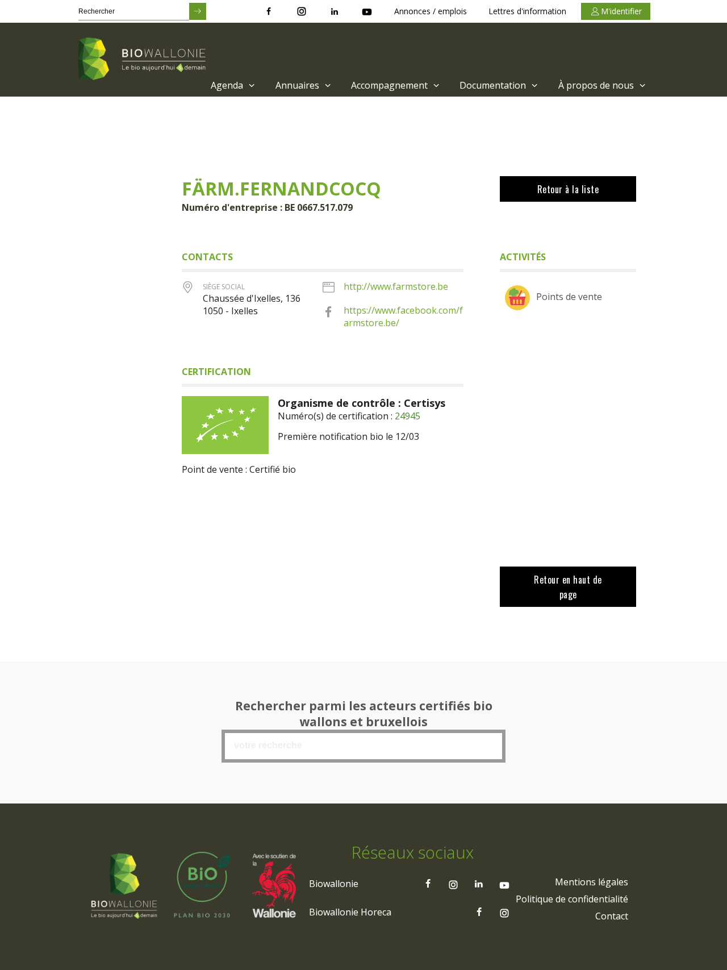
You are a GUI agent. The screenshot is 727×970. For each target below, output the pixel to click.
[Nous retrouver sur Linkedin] (334, 11)
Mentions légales (591, 882)
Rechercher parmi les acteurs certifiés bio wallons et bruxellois (363, 714)
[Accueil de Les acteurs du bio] (144, 60)
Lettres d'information (527, 11)
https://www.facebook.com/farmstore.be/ (403, 316)
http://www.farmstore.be (396, 286)
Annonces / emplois (430, 11)
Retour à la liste (568, 189)
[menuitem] (231, 85)
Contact (611, 916)
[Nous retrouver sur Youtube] (366, 11)
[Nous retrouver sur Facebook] (268, 11)
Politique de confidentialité (572, 899)
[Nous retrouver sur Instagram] (301, 11)
